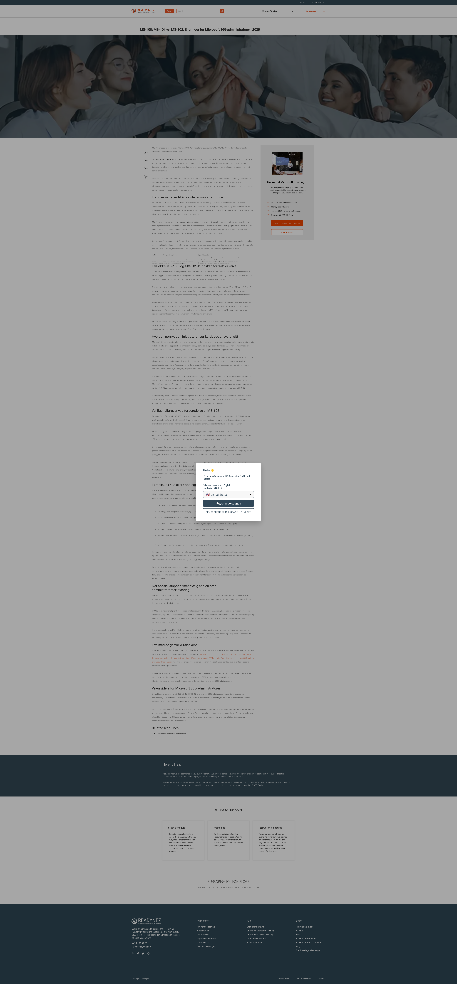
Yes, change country (228, 503)
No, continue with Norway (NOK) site (228, 511)
